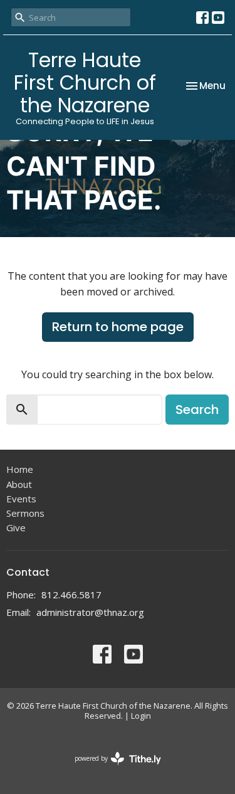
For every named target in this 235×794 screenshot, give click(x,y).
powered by (111, 769)
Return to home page (118, 327)
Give (16, 527)
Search (197, 409)
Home (19, 469)
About (19, 484)
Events (21, 498)
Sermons (25, 513)
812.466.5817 (71, 594)
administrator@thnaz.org (90, 612)
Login (141, 715)
